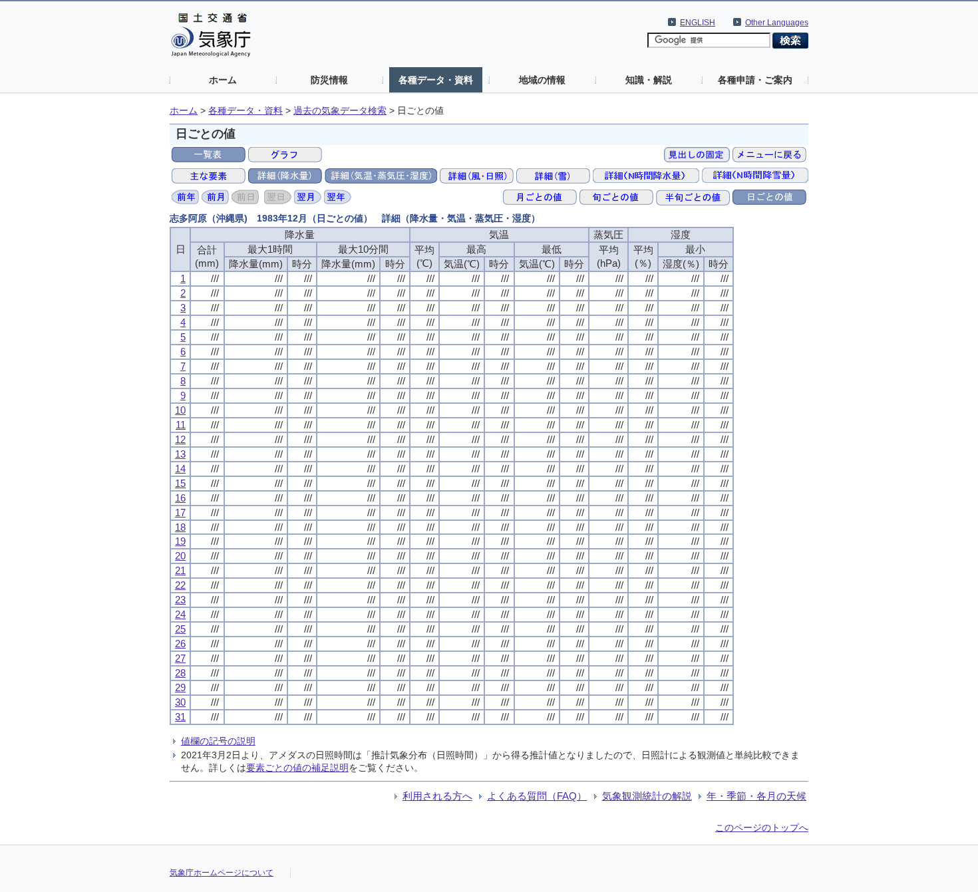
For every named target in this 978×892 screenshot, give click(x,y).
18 (180, 527)
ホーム (223, 79)
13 (180, 454)
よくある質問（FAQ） (537, 796)
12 (180, 439)
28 (180, 672)
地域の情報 (542, 79)
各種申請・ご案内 (755, 79)
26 (180, 643)
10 (180, 410)
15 (180, 483)
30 (180, 702)
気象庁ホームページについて (221, 872)
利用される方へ (437, 796)
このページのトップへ (761, 827)
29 (180, 687)
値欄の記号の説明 (218, 741)
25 (180, 629)
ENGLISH (697, 22)
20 (180, 555)
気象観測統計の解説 (647, 796)
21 (180, 570)
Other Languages (776, 22)
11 (181, 424)
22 (180, 585)
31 (180, 716)
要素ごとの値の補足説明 (297, 767)
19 (180, 541)
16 (180, 498)
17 (180, 512)
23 (180, 599)
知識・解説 (648, 79)
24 (180, 614)
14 (180, 468)
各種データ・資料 (436, 79)
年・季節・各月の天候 (756, 796)
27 (180, 658)
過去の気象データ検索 (340, 111)
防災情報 (329, 79)
